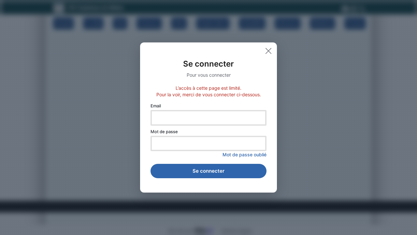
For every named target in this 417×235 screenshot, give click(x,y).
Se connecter (208, 171)
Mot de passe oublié (244, 154)
